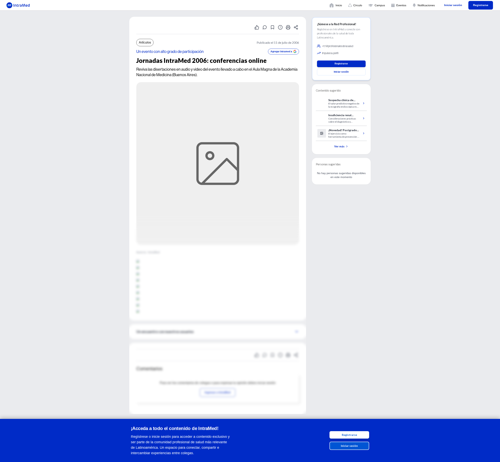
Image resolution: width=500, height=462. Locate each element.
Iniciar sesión (349, 445)
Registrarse (349, 434)
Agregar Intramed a (281, 51)
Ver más (339, 146)
